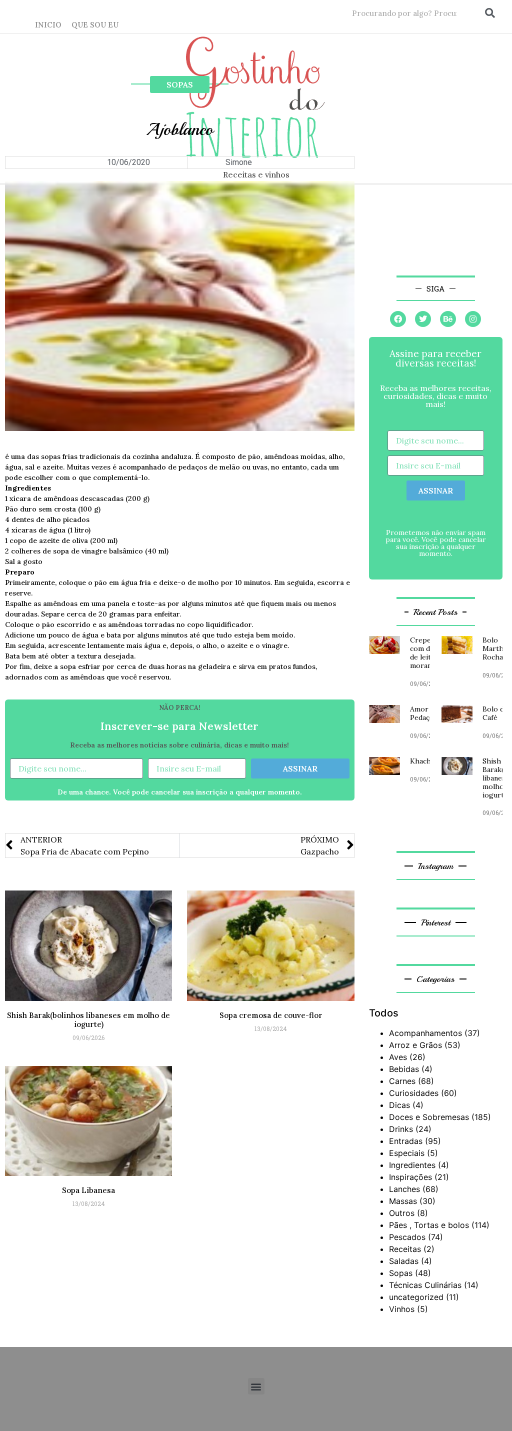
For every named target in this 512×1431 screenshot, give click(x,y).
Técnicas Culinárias (425, 1285)
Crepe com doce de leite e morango (426, 653)
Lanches (404, 1189)
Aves (398, 1057)
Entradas (405, 1141)
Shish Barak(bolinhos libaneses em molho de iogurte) (88, 1019)
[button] (256, 1386)
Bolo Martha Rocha (494, 649)
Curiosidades (413, 1093)
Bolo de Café (495, 713)
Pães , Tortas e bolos (429, 1225)
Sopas (179, 85)
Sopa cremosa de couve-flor (271, 1015)
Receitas (405, 1249)
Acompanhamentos (425, 1033)
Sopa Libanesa (88, 1190)
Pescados (407, 1237)
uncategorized (416, 1297)
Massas (403, 1201)
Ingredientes (412, 1165)
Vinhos (401, 1309)
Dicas (399, 1105)
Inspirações (410, 1177)
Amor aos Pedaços (426, 713)
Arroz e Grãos (415, 1045)
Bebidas (404, 1069)
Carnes (402, 1081)
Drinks (401, 1129)
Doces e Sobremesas (429, 1117)
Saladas (403, 1261)
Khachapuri (429, 761)
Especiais (406, 1153)
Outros (401, 1213)
